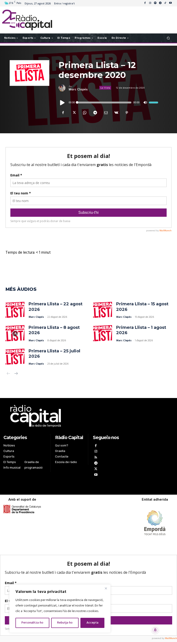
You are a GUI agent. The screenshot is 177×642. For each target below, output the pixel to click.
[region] (60, 608)
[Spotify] (155, 3)
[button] (168, 37)
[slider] (153, 102)
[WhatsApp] (84, 112)
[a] (63, 416)
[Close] (106, 588)
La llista (105, 88)
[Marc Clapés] (64, 87)
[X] (73, 112)
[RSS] (96, 458)
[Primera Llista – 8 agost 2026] (15, 333)
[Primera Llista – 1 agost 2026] (102, 333)
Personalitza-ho (32, 622)
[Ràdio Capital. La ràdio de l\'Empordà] (27, 20)
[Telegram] (160, 3)
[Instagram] (150, 3)
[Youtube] (170, 3)
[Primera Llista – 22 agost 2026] (15, 310)
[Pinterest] (126, 112)
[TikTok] (165, 3)
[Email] (105, 112)
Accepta (92, 622)
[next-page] (16, 374)
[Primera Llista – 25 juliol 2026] (15, 357)
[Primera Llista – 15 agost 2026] (102, 310)
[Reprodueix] (62, 102)
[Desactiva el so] (145, 102)
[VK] (116, 112)
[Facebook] (145, 3)
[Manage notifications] (155, 630)
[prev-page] (8, 374)
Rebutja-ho (65, 622)
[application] (108, 102)
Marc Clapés (78, 89)
